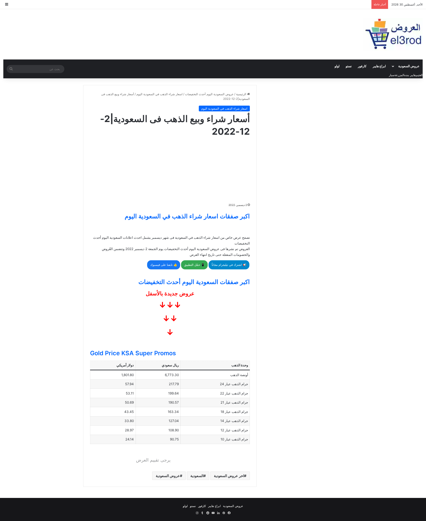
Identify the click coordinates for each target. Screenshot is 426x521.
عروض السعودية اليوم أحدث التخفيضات (209, 94)
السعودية (196, 476)
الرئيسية (241, 94)
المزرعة (399, 75)
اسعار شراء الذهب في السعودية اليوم (159, 94)
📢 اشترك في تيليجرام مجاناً (229, 264)
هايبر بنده (410, 75)
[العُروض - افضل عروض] (393, 34)
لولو (337, 66)
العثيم (419, 75)
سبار (391, 75)
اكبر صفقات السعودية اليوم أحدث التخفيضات (194, 282)
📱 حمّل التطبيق (194, 264)
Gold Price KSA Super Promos (133, 353)
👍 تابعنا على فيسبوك (163, 264)
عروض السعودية (408, 66)
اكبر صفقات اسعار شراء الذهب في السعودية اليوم (187, 216)
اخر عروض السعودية (229, 476)
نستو (349, 66)
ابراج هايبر (379, 66)
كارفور (362, 66)
